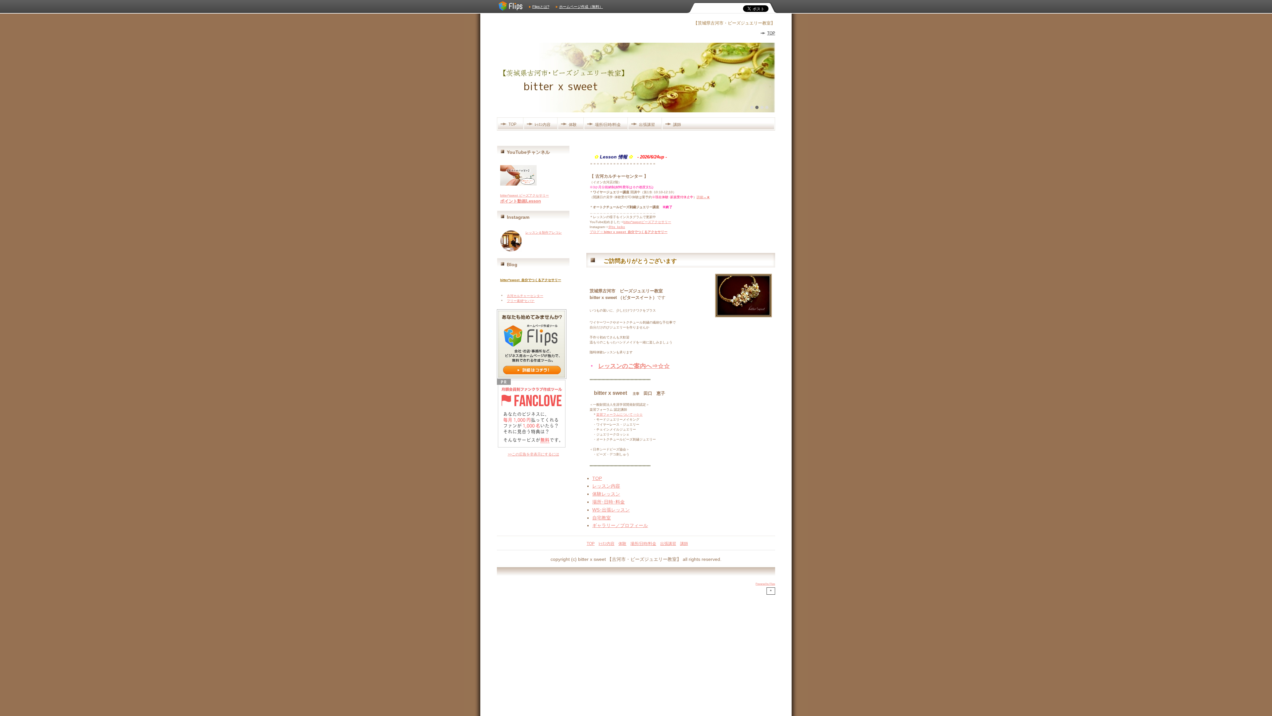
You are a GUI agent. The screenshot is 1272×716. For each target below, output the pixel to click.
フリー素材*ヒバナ (521, 301)
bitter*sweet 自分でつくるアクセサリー (530, 280)
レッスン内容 (606, 486)
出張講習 (647, 124)
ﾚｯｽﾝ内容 (543, 124)
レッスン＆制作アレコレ (543, 232)
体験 (573, 124)
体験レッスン (606, 494)
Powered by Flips (765, 583)
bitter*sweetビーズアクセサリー (647, 222)
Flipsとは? (540, 7)
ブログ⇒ (628, 232)
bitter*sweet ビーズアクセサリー (524, 195)
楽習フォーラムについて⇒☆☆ (619, 414)
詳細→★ (703, 197)
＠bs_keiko (616, 227)
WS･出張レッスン (611, 509)
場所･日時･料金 (608, 502)
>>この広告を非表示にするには (533, 454)
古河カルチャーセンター (525, 296)
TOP (771, 33)
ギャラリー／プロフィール (620, 525)
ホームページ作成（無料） (581, 7)
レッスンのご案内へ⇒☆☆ (634, 366)
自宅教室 (601, 517)
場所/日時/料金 (608, 124)
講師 (677, 124)
